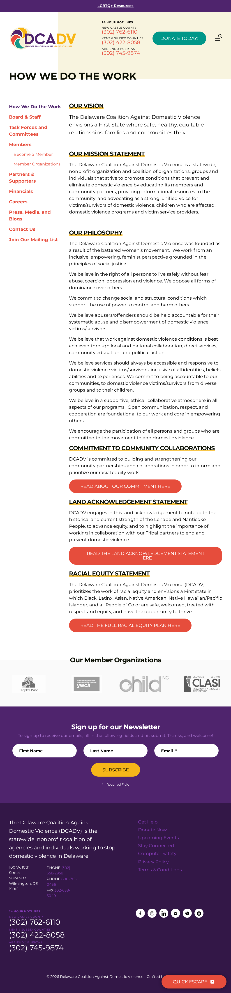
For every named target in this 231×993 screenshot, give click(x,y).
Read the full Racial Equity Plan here (130, 625)
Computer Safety (157, 853)
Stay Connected (156, 845)
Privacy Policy (153, 862)
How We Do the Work (35, 106)
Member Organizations (37, 164)
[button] (218, 38)
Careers (18, 201)
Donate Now (152, 829)
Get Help (148, 822)
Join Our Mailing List (33, 239)
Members (20, 144)
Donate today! (179, 38)
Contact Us (22, 229)
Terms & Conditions (160, 869)
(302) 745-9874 (121, 53)
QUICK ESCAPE (190, 981)
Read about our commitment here (125, 486)
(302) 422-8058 (121, 42)
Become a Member (33, 154)
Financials (21, 191)
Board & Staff (25, 117)
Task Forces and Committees (28, 131)
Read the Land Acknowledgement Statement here (145, 556)
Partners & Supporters (22, 178)
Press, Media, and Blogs (30, 215)
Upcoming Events (158, 837)
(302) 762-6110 (119, 32)
